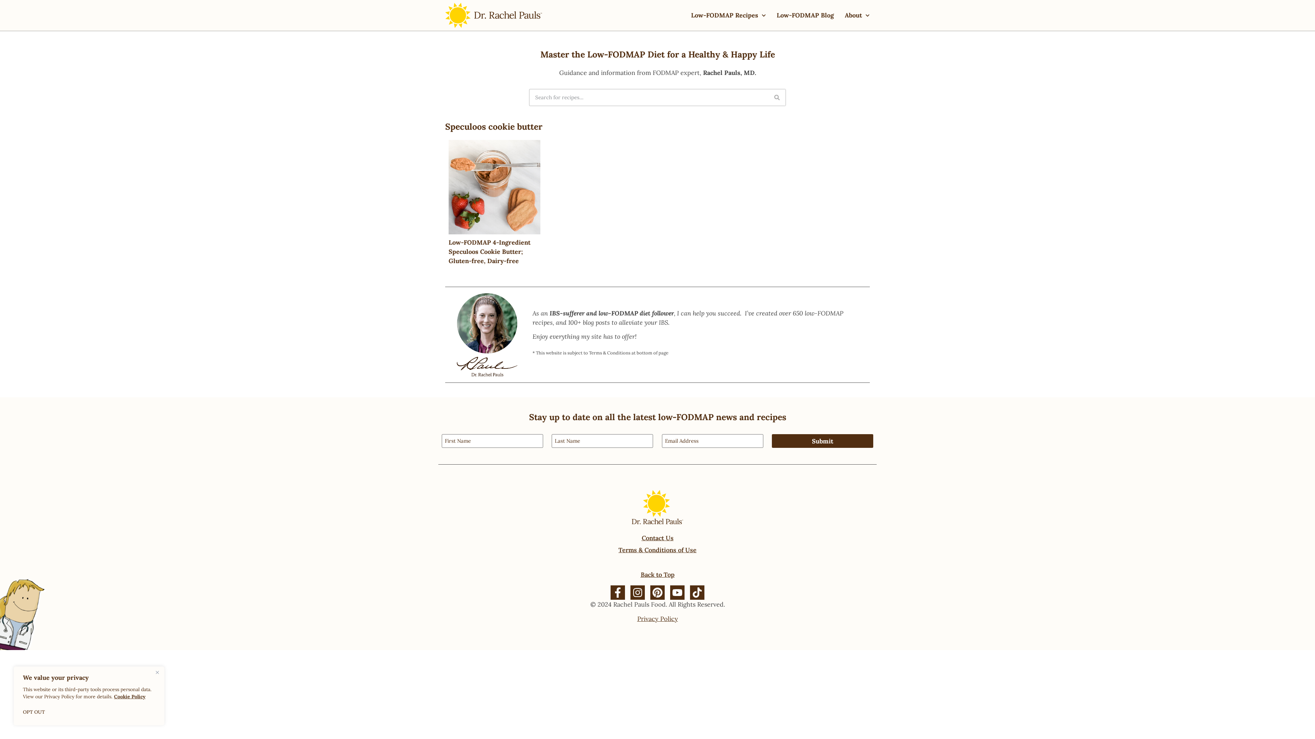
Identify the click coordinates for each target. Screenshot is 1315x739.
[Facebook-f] (618, 592)
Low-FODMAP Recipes (724, 15)
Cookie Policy (130, 696)
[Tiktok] (697, 592)
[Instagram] (637, 592)
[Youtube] (677, 592)
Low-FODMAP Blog (805, 15)
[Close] (157, 672)
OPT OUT (34, 712)
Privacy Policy (657, 619)
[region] (89, 695)
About (853, 15)
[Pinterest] (657, 592)
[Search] (777, 97)
